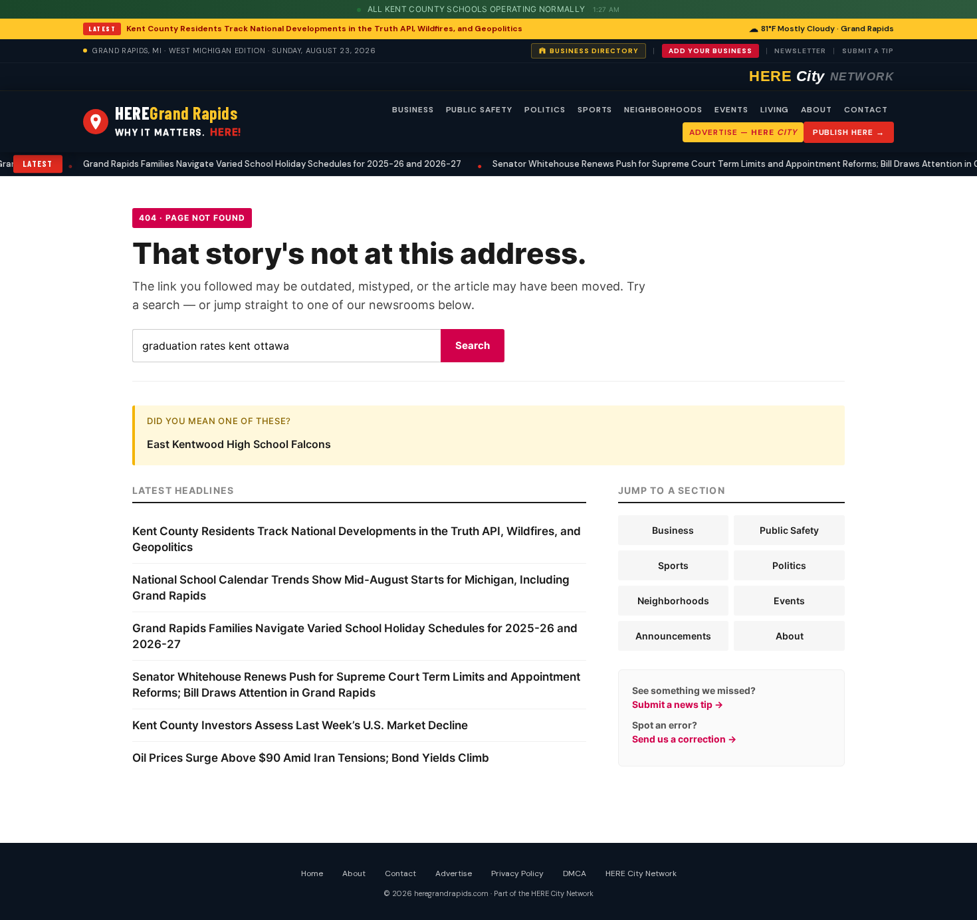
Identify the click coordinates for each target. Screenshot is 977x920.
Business (673, 530)
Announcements (673, 635)
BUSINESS (413, 109)
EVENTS (731, 109)
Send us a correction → (684, 739)
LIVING (775, 109)
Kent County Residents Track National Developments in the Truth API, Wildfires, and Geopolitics (324, 28)
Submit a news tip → (677, 704)
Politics (789, 565)
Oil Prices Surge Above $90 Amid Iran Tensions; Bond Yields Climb (310, 757)
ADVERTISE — (742, 132)
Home (312, 873)
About (790, 635)
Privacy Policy (517, 873)
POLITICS (545, 109)
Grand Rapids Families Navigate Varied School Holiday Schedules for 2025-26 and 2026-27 (199, 164)
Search (472, 345)
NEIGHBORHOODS (663, 109)
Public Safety (789, 530)
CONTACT (866, 109)
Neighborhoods (673, 600)
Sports (673, 565)
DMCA (574, 873)
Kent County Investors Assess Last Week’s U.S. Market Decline (300, 725)
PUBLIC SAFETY (479, 109)
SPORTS (595, 109)
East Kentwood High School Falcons (239, 444)
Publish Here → (849, 132)
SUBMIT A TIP (868, 51)
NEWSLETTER (800, 51)
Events (789, 600)
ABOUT (816, 109)
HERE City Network (641, 873)
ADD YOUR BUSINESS (710, 51)
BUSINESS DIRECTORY (594, 51)
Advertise (453, 873)
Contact (400, 873)
